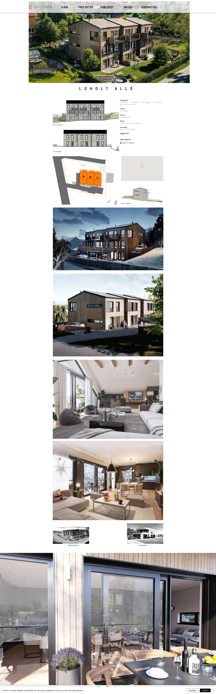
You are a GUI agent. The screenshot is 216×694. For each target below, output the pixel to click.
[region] (71, 533)
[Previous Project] (60, 545)
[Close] (213, 690)
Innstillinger (193, 690)
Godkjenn (205, 690)
